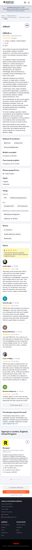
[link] (25, 3)
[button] (27, 25)
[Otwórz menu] (29, 2)
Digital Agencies (11, 15)
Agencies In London (24, 17)
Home (3, 15)
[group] (16, 455)
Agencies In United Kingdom (9, 17)
